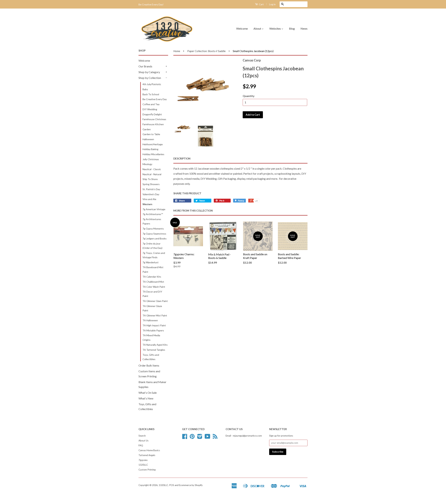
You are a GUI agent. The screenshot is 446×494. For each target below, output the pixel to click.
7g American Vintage (154, 209)
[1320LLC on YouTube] (207, 437)
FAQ (141, 445)
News (304, 28)
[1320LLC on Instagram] (199, 437)
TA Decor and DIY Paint (152, 293)
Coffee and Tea (151, 104)
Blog (292, 28)
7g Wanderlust (151, 262)
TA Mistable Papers (153, 330)
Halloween (148, 139)
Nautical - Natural (152, 174)
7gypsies (143, 460)
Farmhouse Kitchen (153, 124)
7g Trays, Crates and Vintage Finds (154, 255)
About (257, 28)
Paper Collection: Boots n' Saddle (206, 51)
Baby (145, 89)
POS (171, 485)
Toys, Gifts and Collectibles (151, 357)
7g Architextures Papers (152, 221)
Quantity (249, 96)
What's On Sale (148, 392)
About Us (143, 440)
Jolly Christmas (151, 159)
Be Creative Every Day (155, 99)
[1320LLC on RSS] (215, 437)
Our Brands (145, 66)
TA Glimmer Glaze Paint (152, 308)
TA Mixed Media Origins (151, 337)
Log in (272, 4)
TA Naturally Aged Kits (155, 344)
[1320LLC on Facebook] (184, 437)
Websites (275, 28)
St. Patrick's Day (151, 189)
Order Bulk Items (149, 365)
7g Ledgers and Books (155, 238)
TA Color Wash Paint (154, 286)
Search (142, 435)
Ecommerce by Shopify (191, 485)
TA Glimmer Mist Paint (155, 315)
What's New (146, 398)
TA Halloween (150, 320)
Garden (147, 129)
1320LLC (143, 464)
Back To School (151, 94)
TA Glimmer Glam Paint (155, 300)
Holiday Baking (150, 149)
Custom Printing (147, 469)
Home (176, 51)
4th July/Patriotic (152, 84)
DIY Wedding (150, 109)
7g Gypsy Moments (153, 228)
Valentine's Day (151, 194)
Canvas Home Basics (149, 450)
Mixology (147, 164)
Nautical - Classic (152, 169)
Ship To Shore (150, 179)
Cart (261, 4)
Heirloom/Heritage (153, 144)
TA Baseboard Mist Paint (153, 269)
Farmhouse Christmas (154, 119)
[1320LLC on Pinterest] (192, 437)
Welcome (242, 28)
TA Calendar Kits (152, 276)
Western (147, 204)
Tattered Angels (147, 455)
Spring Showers (151, 184)
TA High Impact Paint (154, 325)
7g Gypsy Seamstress (154, 233)
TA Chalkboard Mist (153, 281)
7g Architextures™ (153, 214)
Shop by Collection (150, 77)
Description (181, 158)
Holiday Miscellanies (153, 154)
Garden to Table (151, 134)
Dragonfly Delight (152, 114)
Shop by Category (149, 72)
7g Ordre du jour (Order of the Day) (152, 245)
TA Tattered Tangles (154, 349)
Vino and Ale (149, 199)
